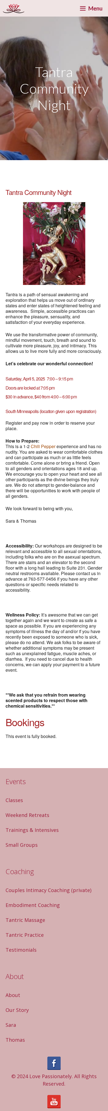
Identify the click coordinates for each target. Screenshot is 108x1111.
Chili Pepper (43, 446)
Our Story (17, 1010)
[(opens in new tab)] (54, 1068)
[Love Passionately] (13, 8)
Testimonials (21, 949)
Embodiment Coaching (33, 905)
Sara (11, 1025)
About (13, 995)
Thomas (15, 1039)
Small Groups (22, 845)
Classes (14, 800)
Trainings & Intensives (32, 830)
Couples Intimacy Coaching (38, 890)
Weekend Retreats (27, 815)
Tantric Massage (25, 920)
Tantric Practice (25, 935)
